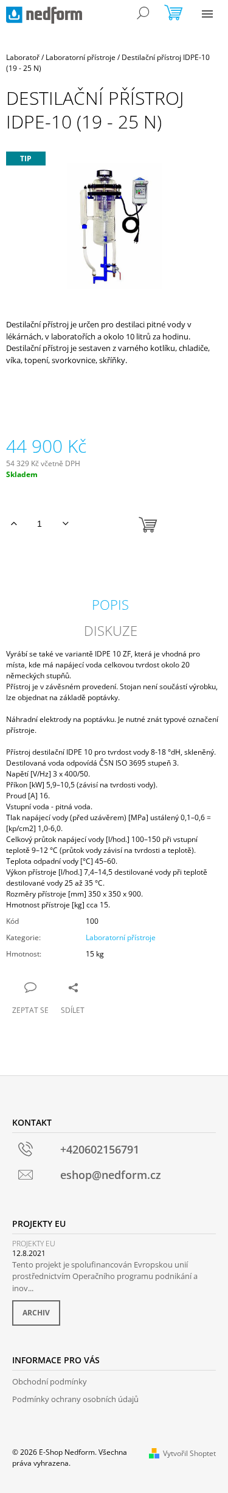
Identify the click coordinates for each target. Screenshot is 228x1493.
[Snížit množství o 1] (65, 523)
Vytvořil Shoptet (189, 1453)
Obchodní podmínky (49, 1381)
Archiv (36, 1313)
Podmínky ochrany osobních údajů (75, 1399)
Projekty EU (33, 1244)
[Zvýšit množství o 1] (13, 523)
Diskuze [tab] (110, 630)
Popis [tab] (110, 604)
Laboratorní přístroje (121, 937)
